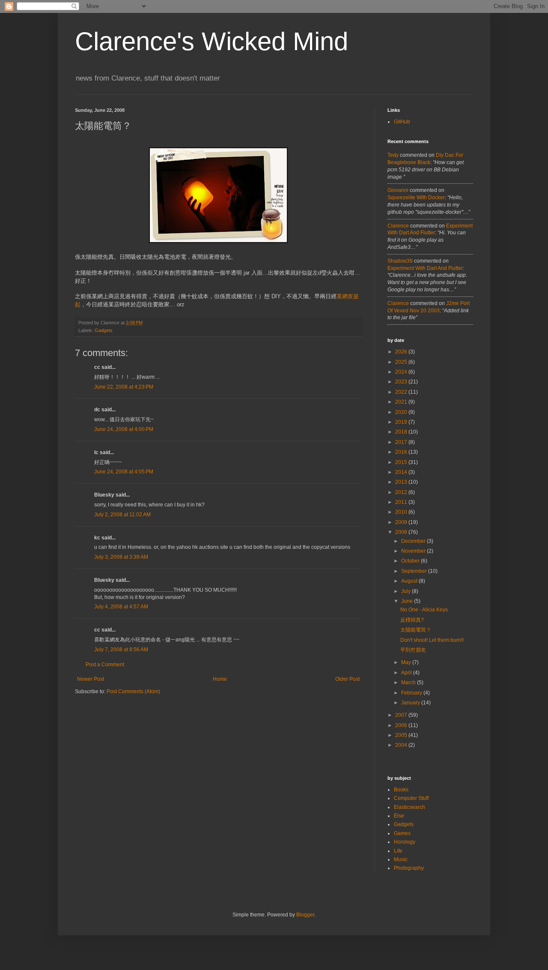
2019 (401, 422)
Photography (409, 868)
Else (399, 816)
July (406, 591)
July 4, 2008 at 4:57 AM (121, 607)
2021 (401, 402)
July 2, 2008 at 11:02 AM (122, 515)
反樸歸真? (412, 620)
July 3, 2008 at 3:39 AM (121, 557)
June (407, 601)
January (411, 703)
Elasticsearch (409, 807)
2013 (401, 482)
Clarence (398, 226)
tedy (393, 155)
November (414, 551)
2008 (401, 532)
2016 (401, 452)
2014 (401, 472)
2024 (401, 372)
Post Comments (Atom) (133, 692)
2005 (401, 735)
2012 (401, 492)
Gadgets (104, 330)
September (414, 571)
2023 (401, 382)
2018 (401, 432)
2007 (401, 715)
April (407, 673)
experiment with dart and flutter (425, 268)
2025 (401, 362)
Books (401, 790)
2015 (401, 462)
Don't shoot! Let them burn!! (432, 640)
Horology (404, 842)
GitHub (402, 122)
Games (402, 833)
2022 (401, 392)
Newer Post (90, 679)
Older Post (347, 679)
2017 (401, 442)
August (410, 581)
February (412, 693)
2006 (401, 725)
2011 (401, 502)
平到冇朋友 (413, 650)
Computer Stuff (411, 798)
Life (398, 851)
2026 (401, 352)
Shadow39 (400, 261)
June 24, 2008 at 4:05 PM (123, 472)
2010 (401, 512)
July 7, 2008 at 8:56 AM (121, 650)
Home (220, 679)
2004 (401, 745)
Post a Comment (105, 665)
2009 (401, 522)
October (411, 561)
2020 (401, 412)
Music (401, 859)
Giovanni (397, 190)
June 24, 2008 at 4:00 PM (123, 429)
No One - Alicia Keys (424, 610)
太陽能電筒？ (415, 630)
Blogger (305, 915)
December (414, 541)
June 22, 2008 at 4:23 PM (123, 387)
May (406, 662)
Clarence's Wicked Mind (211, 41)
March (409, 683)
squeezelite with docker (416, 198)
